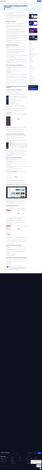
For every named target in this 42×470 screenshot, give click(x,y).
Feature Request (20, 460)
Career (28, 463)
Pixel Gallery (12, 462)
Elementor (30, 54)
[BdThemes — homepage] (3, 1)
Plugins (30, 63)
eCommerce (30, 81)
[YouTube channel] (4, 462)
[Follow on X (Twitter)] (2, 462)
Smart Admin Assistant (13, 463)
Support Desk (20, 458)
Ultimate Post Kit (31, 71)
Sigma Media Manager (31, 67)
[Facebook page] (1, 462)
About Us (27, 457)
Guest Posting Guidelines (29, 462)
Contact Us (20, 459)
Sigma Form (30, 66)
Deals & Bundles (36, 457)
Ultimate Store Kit (31, 72)
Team (27, 458)
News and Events (31, 62)
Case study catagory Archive (32, 49)
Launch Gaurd (30, 58)
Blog (27, 459)
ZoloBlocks (12, 459)
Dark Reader (30, 50)
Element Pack (24, 114)
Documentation (20, 457)
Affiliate (27, 460)
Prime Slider (12, 458)
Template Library (36, 458)
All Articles (30, 45)
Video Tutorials (28, 461)
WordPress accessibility (31, 80)
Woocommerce (30, 75)
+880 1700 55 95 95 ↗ (3, 461)
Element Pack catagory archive (32, 53)
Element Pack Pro (25, 77)
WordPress (30, 76)
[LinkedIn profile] (5, 462)
